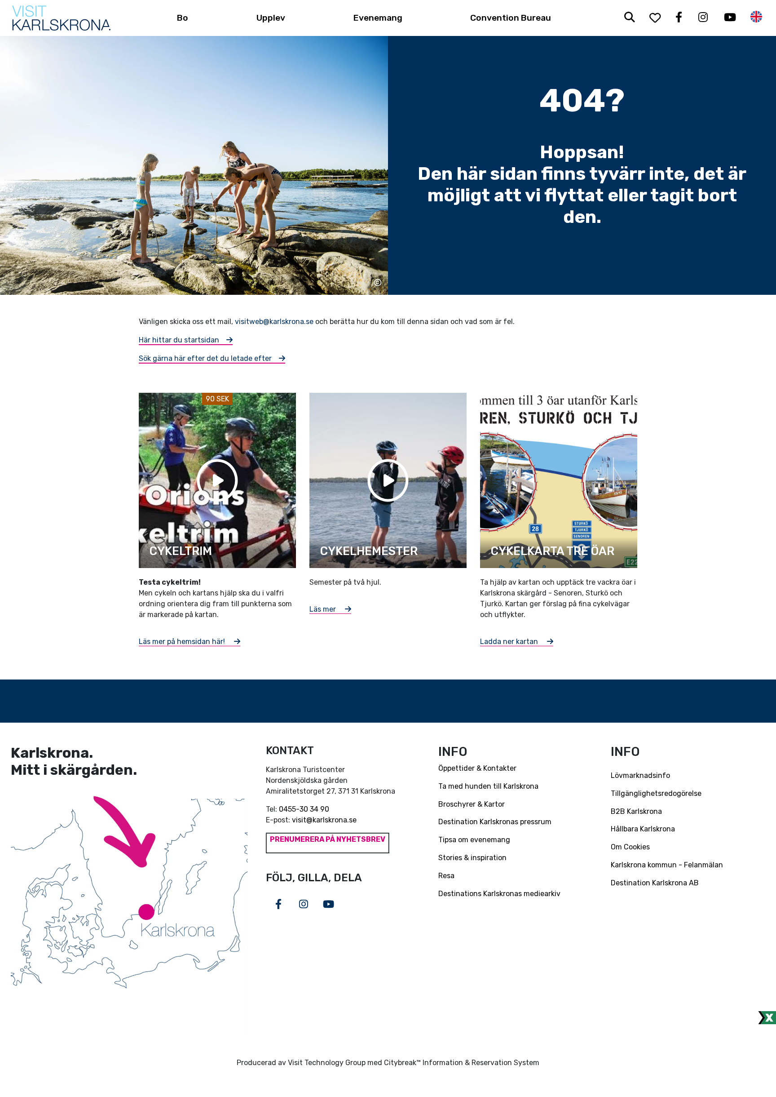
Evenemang (377, 18)
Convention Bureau (510, 18)
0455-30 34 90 (304, 809)
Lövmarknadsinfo (640, 775)
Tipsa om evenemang (474, 839)
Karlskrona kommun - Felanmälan (667, 865)
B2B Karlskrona (636, 811)
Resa (446, 875)
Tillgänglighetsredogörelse (656, 793)
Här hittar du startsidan (179, 340)
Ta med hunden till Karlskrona (488, 786)
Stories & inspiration (472, 857)
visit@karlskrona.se (324, 820)
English (756, 16)
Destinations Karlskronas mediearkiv (499, 893)
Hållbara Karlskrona (643, 829)
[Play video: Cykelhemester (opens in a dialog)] (388, 479)
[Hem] (61, 18)
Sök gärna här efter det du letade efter (205, 358)
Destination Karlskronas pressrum (494, 821)
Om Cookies (630, 847)
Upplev (270, 18)
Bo (182, 18)
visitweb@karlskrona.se (274, 321)
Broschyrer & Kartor (471, 804)
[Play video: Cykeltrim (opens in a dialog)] (217, 479)
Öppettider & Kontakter (477, 768)
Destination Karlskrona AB (655, 883)
